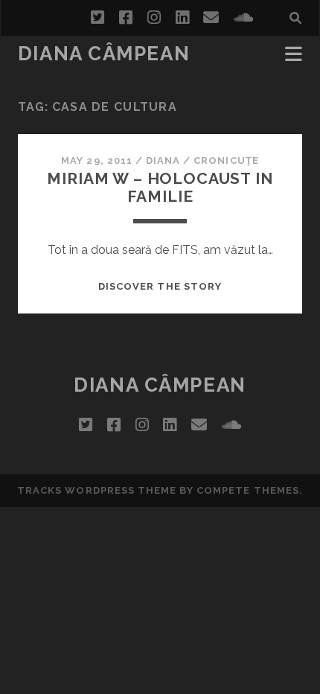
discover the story (160, 286)
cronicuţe (225, 160)
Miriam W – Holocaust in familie (159, 187)
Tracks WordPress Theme (96, 490)
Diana (163, 160)
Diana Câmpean (104, 53)
